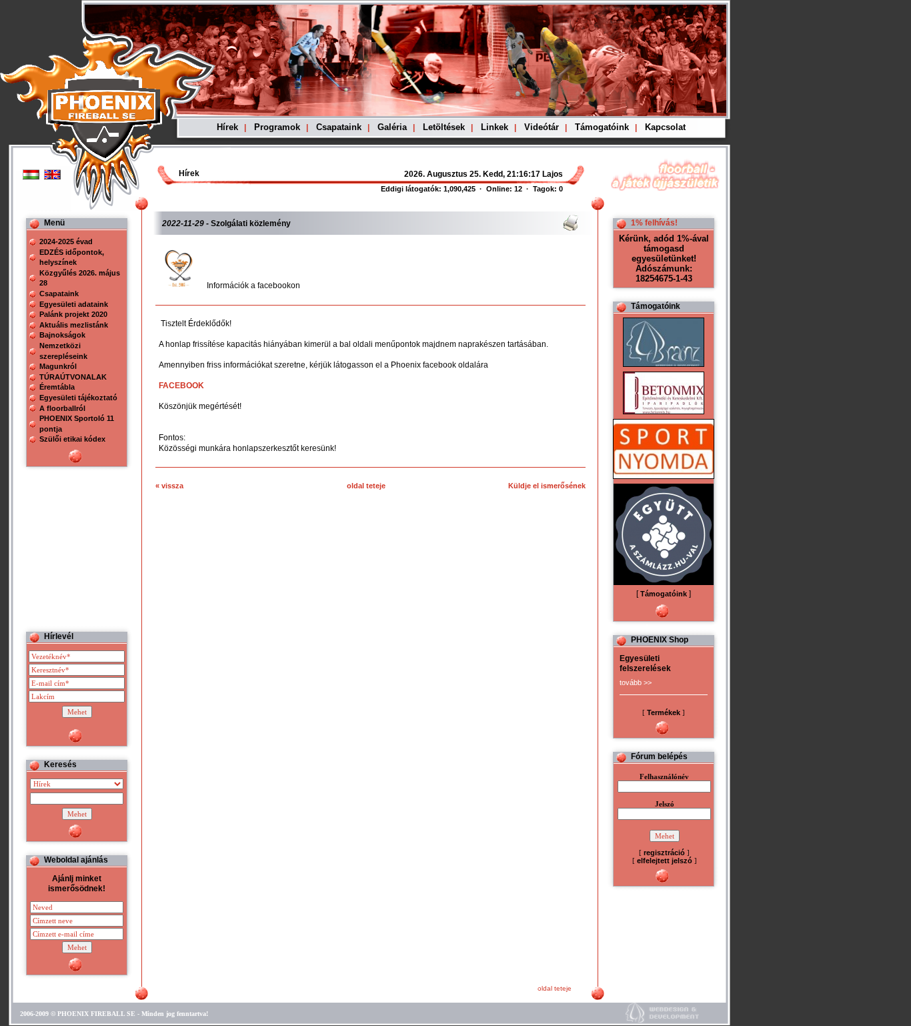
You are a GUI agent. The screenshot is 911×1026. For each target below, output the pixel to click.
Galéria (392, 127)
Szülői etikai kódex (72, 439)
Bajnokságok (62, 335)
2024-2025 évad (66, 241)
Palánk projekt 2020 (73, 314)
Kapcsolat (665, 127)
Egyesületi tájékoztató (78, 398)
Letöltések (444, 127)
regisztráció (664, 853)
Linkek (494, 127)
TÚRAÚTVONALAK (73, 377)
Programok (277, 127)
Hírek (227, 127)
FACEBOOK (181, 385)
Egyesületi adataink (73, 304)
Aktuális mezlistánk (73, 325)
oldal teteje (366, 486)
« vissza (169, 486)
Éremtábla (57, 387)
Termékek (663, 712)
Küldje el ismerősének (547, 486)
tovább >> (636, 682)
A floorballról (62, 408)
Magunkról (58, 366)
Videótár (541, 127)
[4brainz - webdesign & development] (662, 1021)
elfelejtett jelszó (664, 861)
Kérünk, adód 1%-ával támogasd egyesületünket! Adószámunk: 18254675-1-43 (664, 258)
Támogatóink (602, 127)
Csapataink (338, 127)
